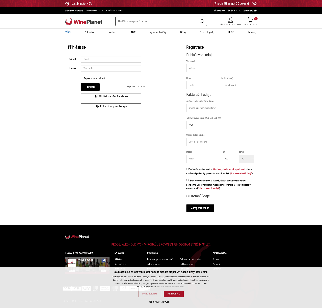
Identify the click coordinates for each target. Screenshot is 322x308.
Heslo (72, 68)
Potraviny (89, 32)
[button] (161, 302)
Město (189, 152)
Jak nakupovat (153, 264)
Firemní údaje (199, 196)
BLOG (231, 32)
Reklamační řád (187, 264)
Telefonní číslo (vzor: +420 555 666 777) (203, 118)
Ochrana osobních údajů (241, 173)
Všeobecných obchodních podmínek (229, 169)
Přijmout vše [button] (174, 294)
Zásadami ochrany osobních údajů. (171, 287)
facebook (221, 11)
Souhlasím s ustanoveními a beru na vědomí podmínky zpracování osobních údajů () (219, 171)
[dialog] (161, 287)
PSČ (223, 152)
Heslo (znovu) (227, 78)
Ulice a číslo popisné (195, 135)
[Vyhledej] (202, 21)
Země (241, 152)
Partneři (216, 264)
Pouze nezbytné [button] (149, 294)
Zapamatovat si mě (94, 78)
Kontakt (216, 259)
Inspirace (112, 32)
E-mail (72, 59)
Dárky (183, 32)
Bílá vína (118, 259)
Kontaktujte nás (250, 11)
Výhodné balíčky (158, 32)
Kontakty (252, 32)
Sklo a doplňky (207, 32)
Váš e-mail (190, 61)
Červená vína (120, 264)
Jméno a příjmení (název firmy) (199, 101)
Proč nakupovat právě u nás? (160, 259)
